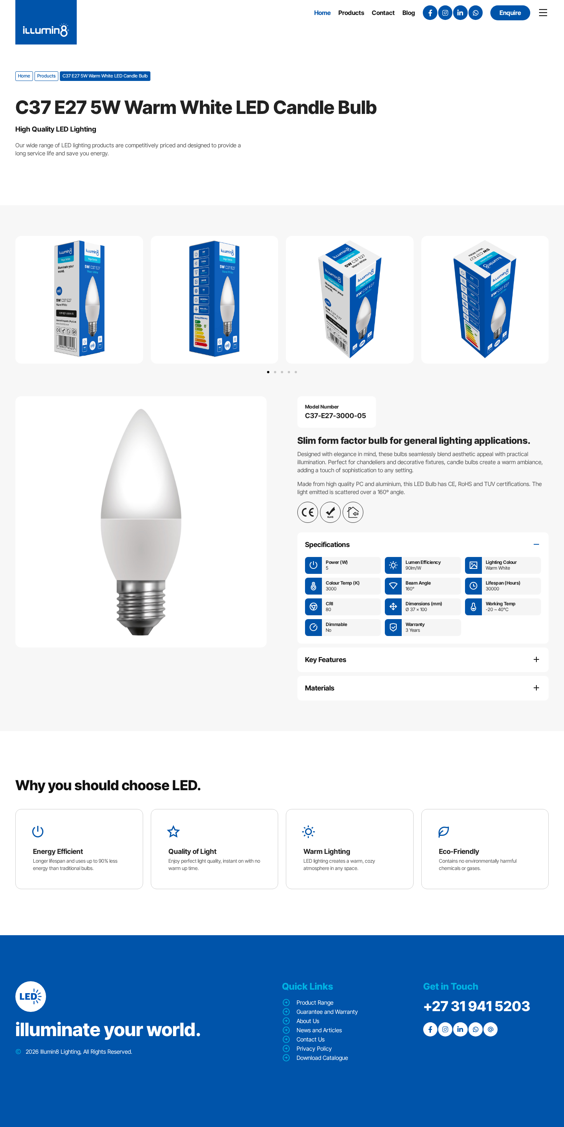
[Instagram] (445, 12)
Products (46, 76)
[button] (268, 372)
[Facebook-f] (430, 12)
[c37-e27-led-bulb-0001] (141, 522)
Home (24, 76)
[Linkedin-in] (460, 12)
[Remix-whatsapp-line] (475, 12)
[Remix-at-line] (490, 1029)
